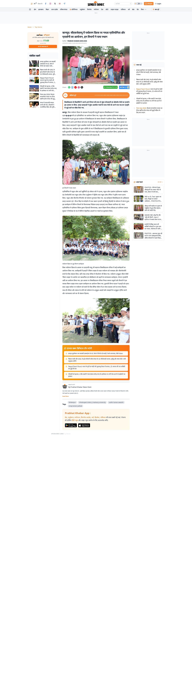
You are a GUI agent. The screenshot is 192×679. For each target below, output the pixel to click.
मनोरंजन (96, 9)
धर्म (129, 9)
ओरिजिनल (75, 9)
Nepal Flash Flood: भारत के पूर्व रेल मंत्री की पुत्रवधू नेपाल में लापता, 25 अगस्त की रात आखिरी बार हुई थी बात (96, 367)
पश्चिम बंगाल (63, 9)
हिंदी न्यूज (75, 420)
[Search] (131, 4)
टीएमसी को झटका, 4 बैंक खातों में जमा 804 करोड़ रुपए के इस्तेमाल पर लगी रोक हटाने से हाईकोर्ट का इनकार (96, 375)
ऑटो (107, 9)
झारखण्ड (40, 9)
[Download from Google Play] (71, 425)
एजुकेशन (82, 9)
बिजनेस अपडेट (86, 417)
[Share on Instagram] (79, 87)
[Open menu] (30, 9)
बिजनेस (89, 9)
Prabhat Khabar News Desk (81, 387)
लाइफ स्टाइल (114, 9)
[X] (55, 3)
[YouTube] (59, 3)
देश (138, 9)
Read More (65, 396)
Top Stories (38, 27)
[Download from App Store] (84, 425)
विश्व (142, 9)
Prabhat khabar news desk (77, 41)
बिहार (47, 9)
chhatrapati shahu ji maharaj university (92, 402)
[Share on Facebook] (72, 87)
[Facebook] (45, 3)
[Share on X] (82, 87)
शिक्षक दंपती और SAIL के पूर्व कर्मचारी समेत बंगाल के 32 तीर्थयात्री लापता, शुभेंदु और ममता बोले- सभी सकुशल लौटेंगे (97, 360)
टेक (102, 9)
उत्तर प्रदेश (54, 9)
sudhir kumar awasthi (116, 402)
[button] (96, 65)
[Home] (96, 3)
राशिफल (123, 9)
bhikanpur (72, 402)
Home (30, 27)
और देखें (159, 182)
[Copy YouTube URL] (75, 87)
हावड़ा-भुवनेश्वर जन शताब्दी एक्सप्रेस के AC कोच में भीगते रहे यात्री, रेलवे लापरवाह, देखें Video (95, 353)
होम (35, 9)
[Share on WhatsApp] (69, 87)
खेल (133, 9)
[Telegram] (64, 3)
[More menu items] (145, 9)
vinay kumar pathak (75, 406)
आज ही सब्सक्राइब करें (43, 46)
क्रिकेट (97, 417)
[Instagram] (50, 3)
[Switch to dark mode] (138, 3)
